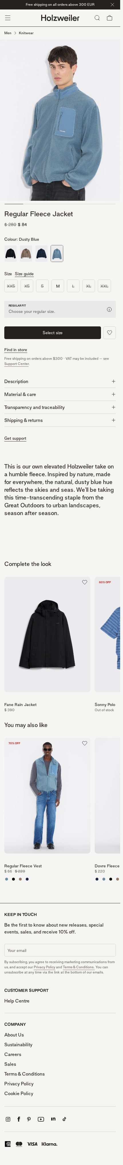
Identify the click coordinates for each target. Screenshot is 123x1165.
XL (88, 286)
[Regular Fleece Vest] (47, 797)
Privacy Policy (44, 967)
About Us (14, 1035)
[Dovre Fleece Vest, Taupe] (20, 879)
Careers (12, 1054)
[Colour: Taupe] (26, 253)
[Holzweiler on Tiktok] (64, 1119)
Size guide (24, 273)
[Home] (60, 17)
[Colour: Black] (10, 253)
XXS (11, 286)
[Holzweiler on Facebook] (18, 1119)
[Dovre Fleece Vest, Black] (13, 879)
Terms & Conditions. (79, 967)
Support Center (16, 363)
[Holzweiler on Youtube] (40, 1119)
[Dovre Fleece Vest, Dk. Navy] (27, 879)
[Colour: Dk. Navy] (41, 253)
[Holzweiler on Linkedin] (53, 1119)
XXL (104, 286)
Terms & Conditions (24, 1074)
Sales (10, 1064)
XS (27, 286)
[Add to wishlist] (109, 332)
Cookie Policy (18, 1093)
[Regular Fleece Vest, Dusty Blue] (6, 879)
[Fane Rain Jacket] (47, 636)
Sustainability (18, 1044)
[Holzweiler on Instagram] (8, 1119)
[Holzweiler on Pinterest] (29, 1119)
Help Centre (16, 1001)
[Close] (112, 4)
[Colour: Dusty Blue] (57, 253)
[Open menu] (7, 18)
